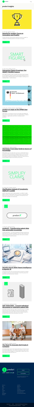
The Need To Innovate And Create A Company (15, 345)
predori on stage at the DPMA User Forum (15, 110)
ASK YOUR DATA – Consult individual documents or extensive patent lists (15, 306)
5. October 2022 (5, 343)
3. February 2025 (5, 147)
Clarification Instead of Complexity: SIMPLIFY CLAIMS (15, 190)
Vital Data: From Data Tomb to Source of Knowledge (17, 149)
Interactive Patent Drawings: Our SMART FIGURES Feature (14, 71)
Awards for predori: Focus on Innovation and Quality (12, 34)
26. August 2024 (5, 187)
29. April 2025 (5, 68)
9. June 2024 (4, 226)
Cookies (23, 405)
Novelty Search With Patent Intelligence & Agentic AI (16, 268)
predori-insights (12, 68)
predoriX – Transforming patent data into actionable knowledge (15, 229)
